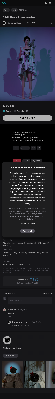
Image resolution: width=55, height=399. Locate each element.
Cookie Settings (29, 219)
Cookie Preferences (28, 223)
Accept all (27, 231)
